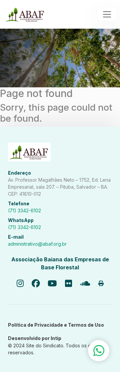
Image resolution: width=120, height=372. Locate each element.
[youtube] (52, 283)
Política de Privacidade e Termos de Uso (56, 325)
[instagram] (20, 283)
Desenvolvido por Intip (34, 338)
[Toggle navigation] (107, 14)
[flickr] (68, 283)
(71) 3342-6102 (24, 210)
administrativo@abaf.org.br (37, 244)
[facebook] (36, 283)
